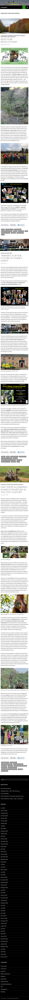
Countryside (3, 968)
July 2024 (3, 826)
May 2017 (3, 931)
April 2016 (3, 951)
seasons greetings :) (5, 793)
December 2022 (4, 841)
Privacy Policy (3, 998)
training (13, 232)
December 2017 (4, 920)
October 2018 (4, 900)
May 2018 (3, 910)
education (21, 231)
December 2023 (4, 831)
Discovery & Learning (18, 764)
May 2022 (3, 849)
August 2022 (3, 846)
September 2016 (4, 946)
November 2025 (4, 815)
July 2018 (3, 905)
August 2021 (3, 861)
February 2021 (4, 869)
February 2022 (4, 854)
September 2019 (4, 887)
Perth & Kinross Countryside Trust (9, 769)
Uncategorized (4, 989)
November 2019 (4, 882)
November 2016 (4, 941)
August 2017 (3, 926)
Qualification (16, 35)
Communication (9, 229)
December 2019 (4, 879)
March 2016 (3, 954)
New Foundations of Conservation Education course (12, 796)
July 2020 (3, 872)
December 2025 (4, 813)
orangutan (4, 767)
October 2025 (4, 818)
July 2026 (3, 808)
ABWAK (3, 456)
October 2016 (4, 944)
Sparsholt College (6, 232)
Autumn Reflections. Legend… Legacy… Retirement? (12, 798)
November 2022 (4, 844)
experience (10, 35)
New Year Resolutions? (9, 40)
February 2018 (4, 918)
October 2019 (4, 885)
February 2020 (4, 877)
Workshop (12, 36)
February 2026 (4, 810)
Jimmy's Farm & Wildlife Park (20, 765)
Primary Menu (27, 7)
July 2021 (3, 864)
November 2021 (4, 856)
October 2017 (4, 923)
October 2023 (4, 833)
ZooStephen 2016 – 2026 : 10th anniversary (10, 791)
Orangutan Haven (12, 767)
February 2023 (4, 838)
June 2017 (3, 928)
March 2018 (3, 915)
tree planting (20, 232)
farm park (10, 765)
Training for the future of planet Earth (11, 258)
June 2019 (3, 890)
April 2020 (3, 874)
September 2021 (4, 859)
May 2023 (3, 836)
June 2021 (3, 867)
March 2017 (3, 933)
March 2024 (3, 828)
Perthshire (3, 976)
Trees (8, 36)
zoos (3, 234)
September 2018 (4, 903)
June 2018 (3, 908)
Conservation (4, 35)
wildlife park (5, 770)
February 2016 (4, 956)
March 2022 (3, 851)
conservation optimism (7, 231)
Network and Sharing (5, 973)
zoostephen (4, 7)
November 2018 (4, 897)
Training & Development (6, 253)
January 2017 (4, 936)
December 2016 (4, 938)
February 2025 (4, 820)
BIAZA (3, 229)
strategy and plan (4, 981)
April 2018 (3, 913)
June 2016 (3, 949)
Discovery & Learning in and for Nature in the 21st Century (14, 490)
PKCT (26, 231)
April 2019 (3, 892)
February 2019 (4, 895)
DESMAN (15, 231)
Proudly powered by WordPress (13, 998)
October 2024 (4, 823)
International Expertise (6, 788)
